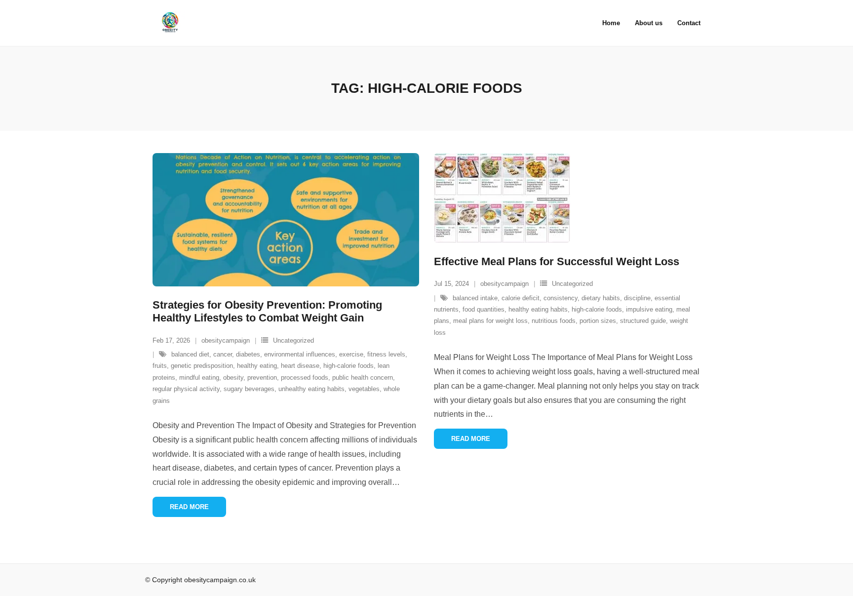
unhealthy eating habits (311, 389)
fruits (160, 365)
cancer (222, 354)
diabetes (248, 354)
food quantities (483, 309)
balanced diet (190, 354)
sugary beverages (249, 389)
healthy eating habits (538, 309)
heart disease (300, 365)
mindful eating (199, 377)
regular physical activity (186, 389)
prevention (262, 377)
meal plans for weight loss (490, 320)
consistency (560, 298)
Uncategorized (293, 340)
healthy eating (257, 365)
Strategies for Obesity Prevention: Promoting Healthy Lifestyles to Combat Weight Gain (267, 311)
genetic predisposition (202, 365)
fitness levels (386, 354)
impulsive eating (649, 309)
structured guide (643, 320)
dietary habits (601, 298)
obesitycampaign (225, 340)
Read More (189, 507)
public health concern (362, 377)
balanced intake (475, 298)
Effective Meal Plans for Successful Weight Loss (556, 261)
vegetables (364, 389)
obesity (233, 377)
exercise (351, 354)
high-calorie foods (348, 365)
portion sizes (598, 320)
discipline (637, 298)
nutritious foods (554, 320)
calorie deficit (521, 298)
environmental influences (299, 354)
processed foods (304, 377)
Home (611, 23)
